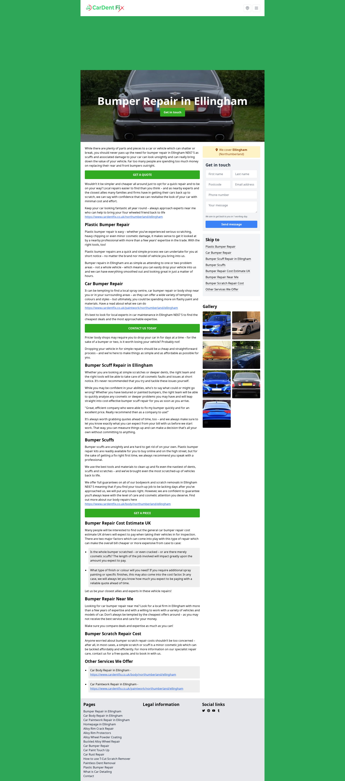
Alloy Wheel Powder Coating (102, 737)
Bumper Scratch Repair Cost (225, 283)
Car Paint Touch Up (96, 750)
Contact (88, 776)
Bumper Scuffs (216, 265)
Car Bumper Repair (218, 253)
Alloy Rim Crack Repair (98, 729)
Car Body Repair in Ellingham (103, 716)
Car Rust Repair (93, 754)
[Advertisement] (188, 43)
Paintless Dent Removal (99, 763)
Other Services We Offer (222, 289)
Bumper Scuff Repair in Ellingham (228, 259)
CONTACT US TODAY (142, 328)
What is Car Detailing (97, 772)
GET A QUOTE (142, 175)
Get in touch (172, 112)
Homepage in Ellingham (99, 724)
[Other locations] (247, 8)
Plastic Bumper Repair (221, 247)
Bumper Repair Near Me (222, 277)
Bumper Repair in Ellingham (102, 711)
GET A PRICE (142, 513)
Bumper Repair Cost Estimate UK (228, 271)
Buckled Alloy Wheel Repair (101, 741)
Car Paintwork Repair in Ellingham (106, 720)
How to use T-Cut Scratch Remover (106, 759)
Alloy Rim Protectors (97, 733)
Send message (231, 224)
